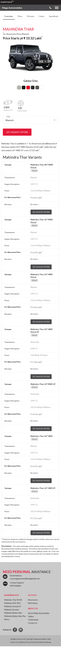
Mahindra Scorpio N (12, 606)
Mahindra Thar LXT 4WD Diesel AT (41, 330)
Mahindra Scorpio (11, 609)
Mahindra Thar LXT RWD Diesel (41, 221)
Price (20, 16)
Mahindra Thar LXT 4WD (41, 436)
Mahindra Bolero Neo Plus (15, 616)
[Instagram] (21, 629)
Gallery (31, 616)
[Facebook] (15, 629)
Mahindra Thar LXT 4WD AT (42, 488)
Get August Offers (17, 132)
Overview (8, 16)
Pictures (30, 16)
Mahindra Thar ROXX (13, 600)
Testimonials (33, 620)
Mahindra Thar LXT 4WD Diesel (41, 275)
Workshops (33, 603)
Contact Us (32, 623)
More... (7, 619)
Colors (42, 16)
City (8, 116)
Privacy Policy (31, 642)
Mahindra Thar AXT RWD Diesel (41, 166)
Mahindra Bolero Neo (13, 613)
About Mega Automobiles (38, 613)
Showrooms (33, 600)
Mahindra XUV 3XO (12, 603)
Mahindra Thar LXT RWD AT (43, 384)
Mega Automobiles (12, 7)
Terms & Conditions (17, 642)
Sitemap (48, 642)
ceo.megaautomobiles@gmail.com (25, 578)
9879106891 (15, 586)
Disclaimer (40, 642)
